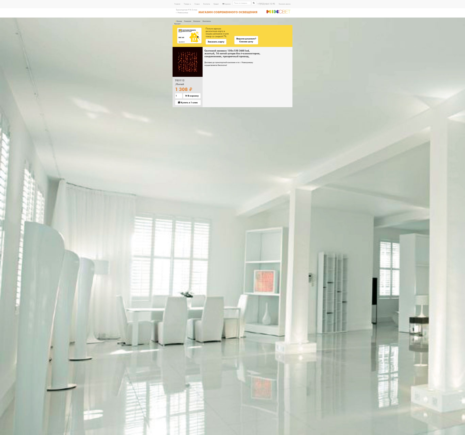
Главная (177, 4)
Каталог (196, 21)
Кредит (216, 4)
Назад (179, 21)
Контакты (206, 4)
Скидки (197, 4)
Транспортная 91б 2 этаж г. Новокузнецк (186, 11)
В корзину (193, 96)
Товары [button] (187, 4)
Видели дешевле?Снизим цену (246, 40)
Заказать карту (216, 42)
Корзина (227, 4)
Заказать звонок (285, 4)
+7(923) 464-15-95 (266, 4)
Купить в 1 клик (189, 102)
